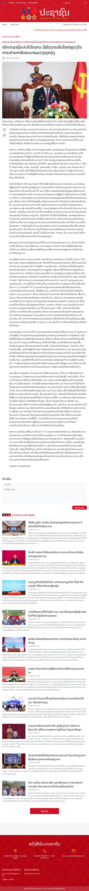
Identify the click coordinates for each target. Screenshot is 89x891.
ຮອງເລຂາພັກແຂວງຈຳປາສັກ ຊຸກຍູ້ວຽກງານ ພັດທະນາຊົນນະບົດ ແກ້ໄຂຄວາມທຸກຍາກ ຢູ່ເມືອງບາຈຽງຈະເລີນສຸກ (54, 727)
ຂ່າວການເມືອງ (21, 2)
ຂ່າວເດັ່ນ (12, 2)
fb (4, 130)
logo (44, 14)
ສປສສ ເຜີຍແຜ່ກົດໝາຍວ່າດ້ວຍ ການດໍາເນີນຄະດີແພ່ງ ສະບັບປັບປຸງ (57, 641)
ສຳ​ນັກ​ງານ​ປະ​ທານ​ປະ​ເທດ (32, 874)
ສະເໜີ (4, 24)
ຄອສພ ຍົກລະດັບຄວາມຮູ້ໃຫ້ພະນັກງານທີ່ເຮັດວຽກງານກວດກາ (56, 670)
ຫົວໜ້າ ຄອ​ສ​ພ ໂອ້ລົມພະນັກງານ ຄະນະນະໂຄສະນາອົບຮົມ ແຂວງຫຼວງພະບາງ (55, 554)
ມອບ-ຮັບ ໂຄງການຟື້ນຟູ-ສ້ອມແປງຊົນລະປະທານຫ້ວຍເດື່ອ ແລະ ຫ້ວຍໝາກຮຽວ (56, 700)
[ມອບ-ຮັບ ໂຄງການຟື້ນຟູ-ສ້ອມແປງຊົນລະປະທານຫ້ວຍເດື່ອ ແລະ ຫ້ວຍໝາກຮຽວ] (13, 704)
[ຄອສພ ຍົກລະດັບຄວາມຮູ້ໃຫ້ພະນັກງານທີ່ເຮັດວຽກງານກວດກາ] (13, 674)
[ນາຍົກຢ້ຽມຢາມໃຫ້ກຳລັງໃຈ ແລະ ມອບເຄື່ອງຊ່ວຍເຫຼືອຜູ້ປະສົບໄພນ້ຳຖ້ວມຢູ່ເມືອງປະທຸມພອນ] (13, 617)
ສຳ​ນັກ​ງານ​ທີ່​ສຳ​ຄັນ (31, 869)
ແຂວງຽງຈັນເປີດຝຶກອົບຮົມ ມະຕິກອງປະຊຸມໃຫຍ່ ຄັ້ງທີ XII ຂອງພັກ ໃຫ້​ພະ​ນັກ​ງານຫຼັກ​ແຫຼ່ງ (55, 584)
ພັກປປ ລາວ (15, 24)
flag (3, 2)
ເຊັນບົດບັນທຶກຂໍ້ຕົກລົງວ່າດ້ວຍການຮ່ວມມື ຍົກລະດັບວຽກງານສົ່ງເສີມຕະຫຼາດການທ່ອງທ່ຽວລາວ (57, 757)
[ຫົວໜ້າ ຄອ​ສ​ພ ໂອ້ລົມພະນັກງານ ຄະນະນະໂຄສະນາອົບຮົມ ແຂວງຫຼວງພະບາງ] (13, 557)
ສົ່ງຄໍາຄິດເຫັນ (79, 507)
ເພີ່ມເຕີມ (44, 811)
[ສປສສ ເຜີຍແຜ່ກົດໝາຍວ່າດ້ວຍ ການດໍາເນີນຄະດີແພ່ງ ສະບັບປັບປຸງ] (13, 644)
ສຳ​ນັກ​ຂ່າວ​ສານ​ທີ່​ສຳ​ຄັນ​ (11, 869)
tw (4, 135)
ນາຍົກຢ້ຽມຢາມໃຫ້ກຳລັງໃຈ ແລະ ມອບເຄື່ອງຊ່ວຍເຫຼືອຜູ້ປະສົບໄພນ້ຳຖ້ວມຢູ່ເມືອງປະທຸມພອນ (57, 614)
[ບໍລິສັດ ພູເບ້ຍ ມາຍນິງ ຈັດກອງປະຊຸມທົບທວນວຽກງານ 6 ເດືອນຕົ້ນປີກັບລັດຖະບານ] (13, 528)
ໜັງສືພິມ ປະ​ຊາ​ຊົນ (8, 879)
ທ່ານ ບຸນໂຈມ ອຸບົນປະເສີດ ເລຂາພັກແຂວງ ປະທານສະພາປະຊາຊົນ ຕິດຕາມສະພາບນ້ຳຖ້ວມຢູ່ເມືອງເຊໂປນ (55, 784)
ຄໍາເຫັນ (6, 479)
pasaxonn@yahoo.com (76, 855)
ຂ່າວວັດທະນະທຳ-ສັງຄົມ (11, 36)
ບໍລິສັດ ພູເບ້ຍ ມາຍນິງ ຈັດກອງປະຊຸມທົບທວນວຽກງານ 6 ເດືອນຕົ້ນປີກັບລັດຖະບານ (55, 524)
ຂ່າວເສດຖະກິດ (33, 2)
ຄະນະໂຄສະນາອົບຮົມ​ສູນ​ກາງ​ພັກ (11, 875)
